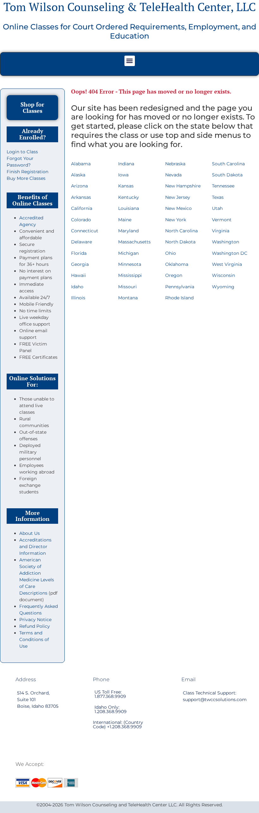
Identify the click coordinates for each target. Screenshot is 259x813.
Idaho (77, 287)
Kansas (126, 186)
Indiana (126, 164)
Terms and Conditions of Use (34, 639)
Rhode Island (179, 298)
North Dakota (180, 242)
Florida (79, 253)
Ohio (170, 253)
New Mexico (178, 208)
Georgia (80, 264)
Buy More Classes (26, 178)
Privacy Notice (35, 619)
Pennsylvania (179, 287)
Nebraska (175, 164)
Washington (225, 242)
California (81, 208)
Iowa (123, 175)
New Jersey (177, 197)
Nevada (173, 175)
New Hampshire (183, 186)
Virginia (220, 231)
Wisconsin (223, 275)
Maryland (128, 231)
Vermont (222, 220)
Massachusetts (134, 242)
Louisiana (128, 208)
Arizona (79, 186)
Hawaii (78, 275)
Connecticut (84, 231)
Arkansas (81, 197)
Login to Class (22, 152)
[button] (129, 61)
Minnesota (129, 264)
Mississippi (130, 275)
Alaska (78, 175)
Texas (218, 197)
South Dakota (227, 175)
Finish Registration (27, 171)
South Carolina (228, 164)
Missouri (127, 287)
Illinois (78, 298)
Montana (128, 298)
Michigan (128, 253)
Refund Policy (34, 626)
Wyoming (223, 287)
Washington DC (229, 253)
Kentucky (128, 197)
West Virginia (227, 264)
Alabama (81, 164)
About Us (29, 533)
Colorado (81, 220)
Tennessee (223, 186)
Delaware (81, 242)
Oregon (173, 275)
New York (175, 220)
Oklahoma (176, 264)
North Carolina (181, 231)
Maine (124, 220)
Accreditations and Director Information (35, 546)
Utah (217, 208)
